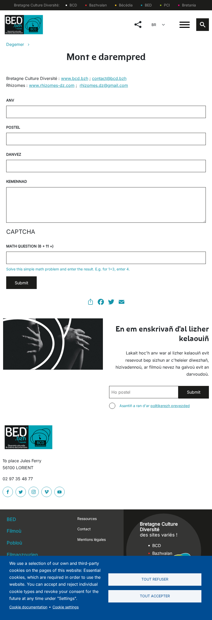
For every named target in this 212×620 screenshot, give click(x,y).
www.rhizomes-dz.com (51, 85)
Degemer (15, 44)
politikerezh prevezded (170, 405)
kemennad (16, 181)
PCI (167, 5)
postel (13, 127)
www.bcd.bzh (74, 78)
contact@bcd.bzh (109, 78)
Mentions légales (91, 539)
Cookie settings (65, 607)
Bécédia (126, 5)
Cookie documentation (28, 607)
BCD (73, 5)
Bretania (189, 5)
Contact (84, 529)
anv (10, 100)
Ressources (87, 518)
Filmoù (14, 531)
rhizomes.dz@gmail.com (104, 85)
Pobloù (14, 542)
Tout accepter (155, 596)
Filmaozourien (22, 554)
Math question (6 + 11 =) (30, 246)
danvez (13, 154)
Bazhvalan (98, 5)
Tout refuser (154, 579)
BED (148, 5)
